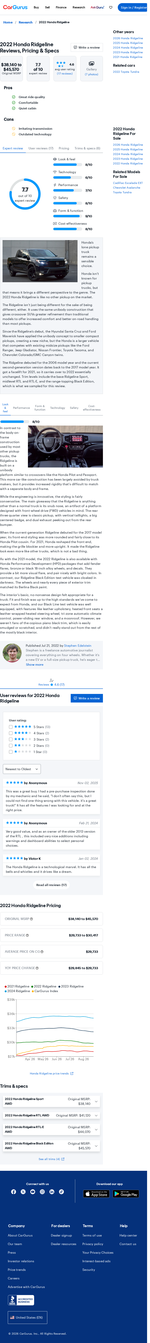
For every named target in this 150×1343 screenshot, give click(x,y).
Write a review (89, 47)
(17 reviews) (64, 73)
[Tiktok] (61, 1193)
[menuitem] (36, 7)
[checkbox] (10, 727)
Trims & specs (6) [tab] (87, 148)
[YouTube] (32, 1193)
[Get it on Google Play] (126, 1194)
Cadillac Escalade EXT (128, 183)
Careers (14, 1278)
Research (26, 22)
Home (7, 22)
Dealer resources (63, 1244)
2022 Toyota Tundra (126, 71)
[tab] (5, 407)
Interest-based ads (96, 1261)
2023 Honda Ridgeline (128, 52)
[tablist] (51, 148)
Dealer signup (61, 1235)
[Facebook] (13, 1193)
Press (12, 1252)
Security (88, 1269)
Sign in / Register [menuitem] (134, 7)
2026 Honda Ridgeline (128, 38)
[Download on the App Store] (96, 1194)
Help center (128, 1235)
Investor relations (21, 1261)
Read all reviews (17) (51, 885)
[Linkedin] (51, 1193)
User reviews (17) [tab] (41, 148)
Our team (15, 1244)
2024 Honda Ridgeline (128, 47)
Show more (34, 664)
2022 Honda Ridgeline (128, 163)
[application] (51, 1023)
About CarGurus (20, 1235)
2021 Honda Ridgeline (127, 57)
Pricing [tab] (64, 148)
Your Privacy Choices (97, 1252)
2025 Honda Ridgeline (128, 42)
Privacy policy (92, 1244)
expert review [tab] (13, 148)
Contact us (128, 1244)
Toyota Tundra (122, 192)
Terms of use (92, 1235)
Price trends (17, 1269)
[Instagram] (42, 1193)
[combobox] (27, 1317)
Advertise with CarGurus (26, 1287)
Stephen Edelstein (77, 645)
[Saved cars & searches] (111, 7)
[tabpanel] (51, 525)
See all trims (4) (49, 1159)
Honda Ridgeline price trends (49, 1073)
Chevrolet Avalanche (126, 187)
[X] (23, 1193)
